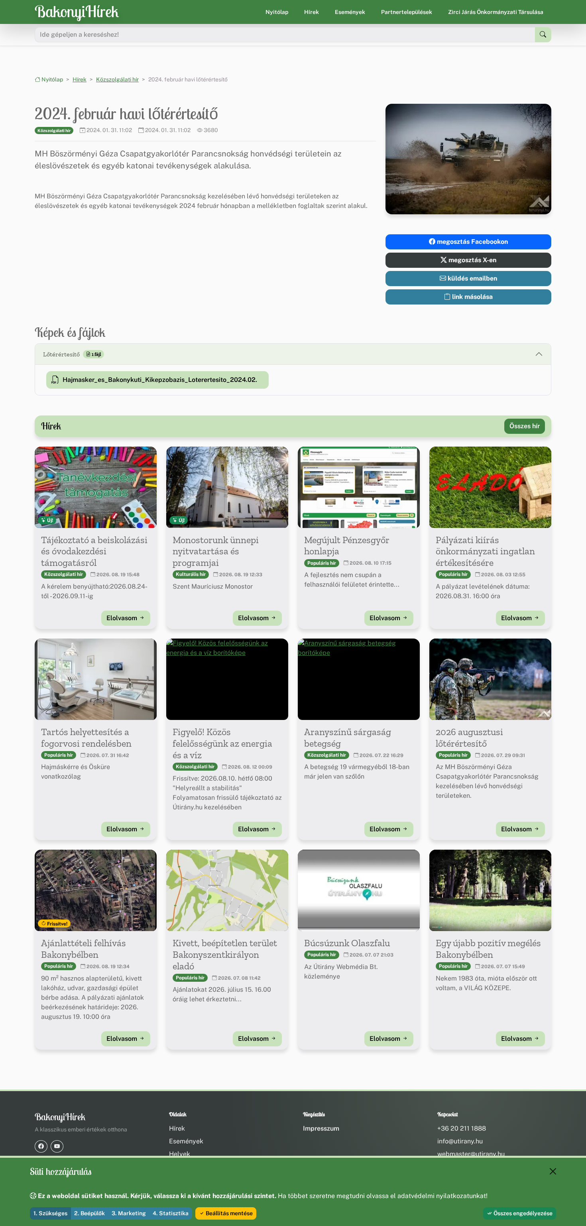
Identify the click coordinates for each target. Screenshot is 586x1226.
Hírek (311, 12)
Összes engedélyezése (522, 1213)
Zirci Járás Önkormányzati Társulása (495, 12)
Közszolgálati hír (117, 79)
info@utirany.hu (460, 1141)
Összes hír (524, 426)
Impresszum (321, 1128)
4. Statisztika (171, 1213)
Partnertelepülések (406, 12)
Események (350, 12)
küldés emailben (471, 278)
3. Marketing (129, 1213)
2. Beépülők (89, 1213)
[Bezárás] (553, 1171)
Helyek (179, 1154)
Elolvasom (122, 618)
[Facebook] (41, 1146)
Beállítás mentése (229, 1213)
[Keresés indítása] (543, 34)
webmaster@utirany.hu (471, 1154)
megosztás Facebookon (471, 241)
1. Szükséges (50, 1213)
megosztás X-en (471, 260)
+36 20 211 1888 (461, 1128)
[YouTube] (57, 1146)
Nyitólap (276, 12)
